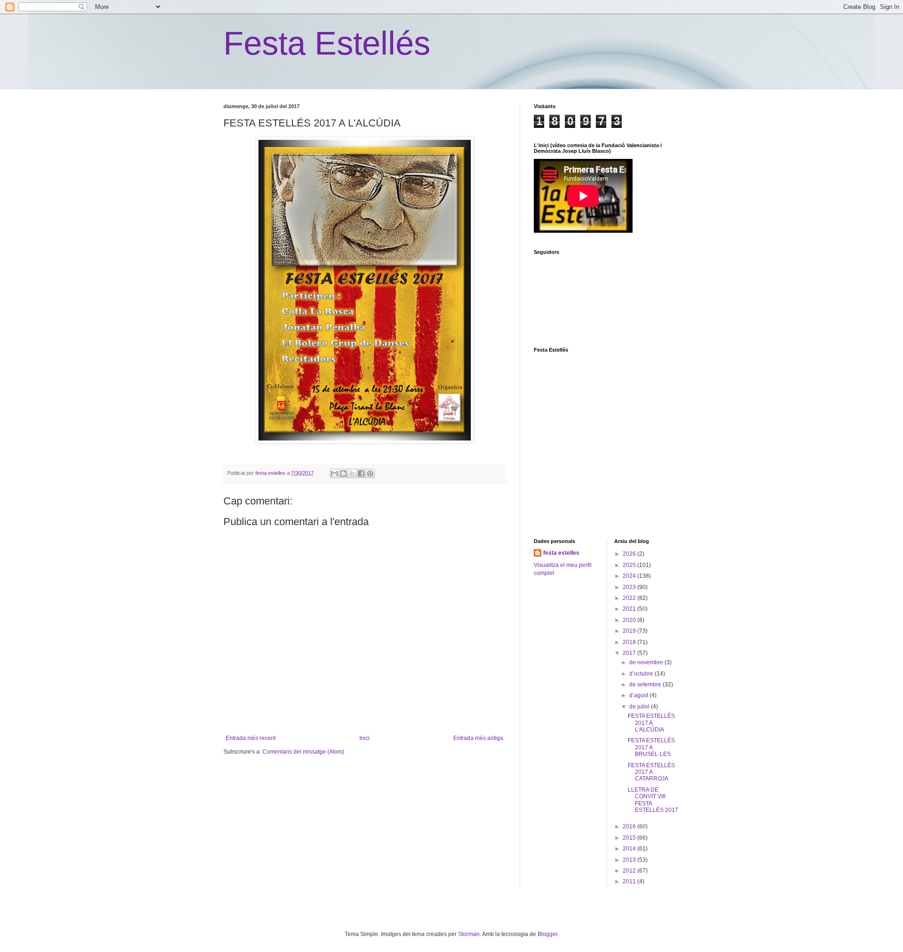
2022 (630, 598)
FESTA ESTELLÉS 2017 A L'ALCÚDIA (651, 723)
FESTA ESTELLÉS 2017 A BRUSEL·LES (651, 747)
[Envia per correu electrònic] (334, 473)
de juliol (640, 706)
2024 (630, 576)
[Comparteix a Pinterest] (370, 473)
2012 (630, 870)
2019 (630, 631)
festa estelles (561, 553)
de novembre (647, 662)
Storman (469, 934)
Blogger (547, 934)
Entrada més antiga (478, 738)
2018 (630, 642)
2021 (630, 609)
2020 (630, 620)
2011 (630, 881)
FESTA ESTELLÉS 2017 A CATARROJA (651, 772)
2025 (630, 565)
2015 (630, 837)
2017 (630, 653)
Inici (364, 738)
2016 (630, 826)
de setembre (646, 684)
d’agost (639, 695)
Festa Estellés (326, 43)
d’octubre (642, 673)
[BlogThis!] (343, 473)
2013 (630, 860)
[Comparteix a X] (352, 473)
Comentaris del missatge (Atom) (303, 751)
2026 (630, 554)
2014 (630, 848)
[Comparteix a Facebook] (361, 473)
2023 (630, 587)
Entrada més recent (251, 738)
